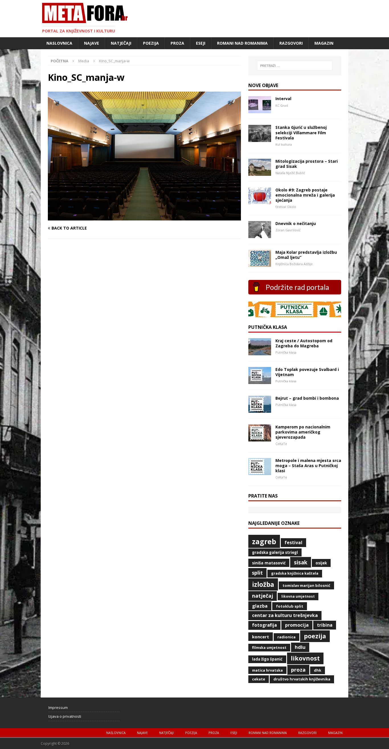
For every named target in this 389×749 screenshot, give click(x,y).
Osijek (321, 563)
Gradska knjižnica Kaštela (294, 573)
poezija (315, 636)
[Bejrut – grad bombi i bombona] (259, 409)
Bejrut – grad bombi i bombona (307, 398)
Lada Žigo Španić (267, 659)
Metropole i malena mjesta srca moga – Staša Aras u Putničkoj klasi (308, 465)
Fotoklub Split (289, 606)
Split (257, 572)
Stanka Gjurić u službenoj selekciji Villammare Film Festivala (301, 132)
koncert (260, 636)
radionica (286, 636)
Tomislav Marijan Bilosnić (306, 585)
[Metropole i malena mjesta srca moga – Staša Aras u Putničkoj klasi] (259, 471)
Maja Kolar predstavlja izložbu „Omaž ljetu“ (306, 254)
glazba (260, 606)
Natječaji (121, 43)
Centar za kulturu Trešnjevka (285, 615)
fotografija (264, 625)
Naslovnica (59, 43)
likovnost (305, 658)
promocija (297, 625)
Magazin (323, 43)
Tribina (324, 625)
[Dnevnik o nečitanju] (259, 234)
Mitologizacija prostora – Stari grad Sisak (306, 163)
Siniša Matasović (269, 563)
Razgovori (291, 43)
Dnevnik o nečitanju (295, 223)
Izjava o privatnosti (64, 716)
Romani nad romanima (242, 43)
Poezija (151, 43)
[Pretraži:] (295, 66)
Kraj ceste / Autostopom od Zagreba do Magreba (303, 343)
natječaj (262, 595)
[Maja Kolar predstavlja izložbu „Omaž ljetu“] (259, 263)
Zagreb (264, 541)
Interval (283, 98)
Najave (91, 43)
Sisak (300, 562)
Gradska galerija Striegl (275, 552)
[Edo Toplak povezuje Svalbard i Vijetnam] (259, 380)
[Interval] (259, 110)
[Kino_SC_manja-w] (144, 217)
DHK (317, 670)
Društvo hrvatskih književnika (301, 679)
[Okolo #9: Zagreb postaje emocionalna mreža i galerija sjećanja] (259, 201)
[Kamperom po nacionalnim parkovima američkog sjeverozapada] (259, 438)
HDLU (300, 647)
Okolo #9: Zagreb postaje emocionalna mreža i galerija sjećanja (305, 195)
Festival (293, 542)
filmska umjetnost (269, 647)
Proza (177, 43)
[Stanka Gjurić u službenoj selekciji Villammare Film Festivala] (259, 138)
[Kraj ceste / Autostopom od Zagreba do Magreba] (259, 351)
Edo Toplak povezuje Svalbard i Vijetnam (307, 372)
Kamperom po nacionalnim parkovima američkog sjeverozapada (302, 432)
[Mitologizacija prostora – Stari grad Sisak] (259, 172)
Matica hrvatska (267, 670)
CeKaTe (258, 679)
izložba (263, 584)
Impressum (58, 707)
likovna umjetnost (298, 596)
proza (298, 669)
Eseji (200, 43)
